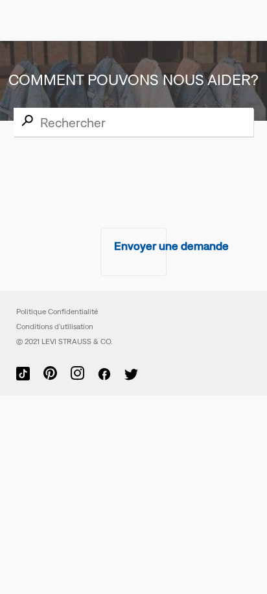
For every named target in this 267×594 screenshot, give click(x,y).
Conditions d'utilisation (54, 326)
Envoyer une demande (171, 246)
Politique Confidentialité (57, 311)
